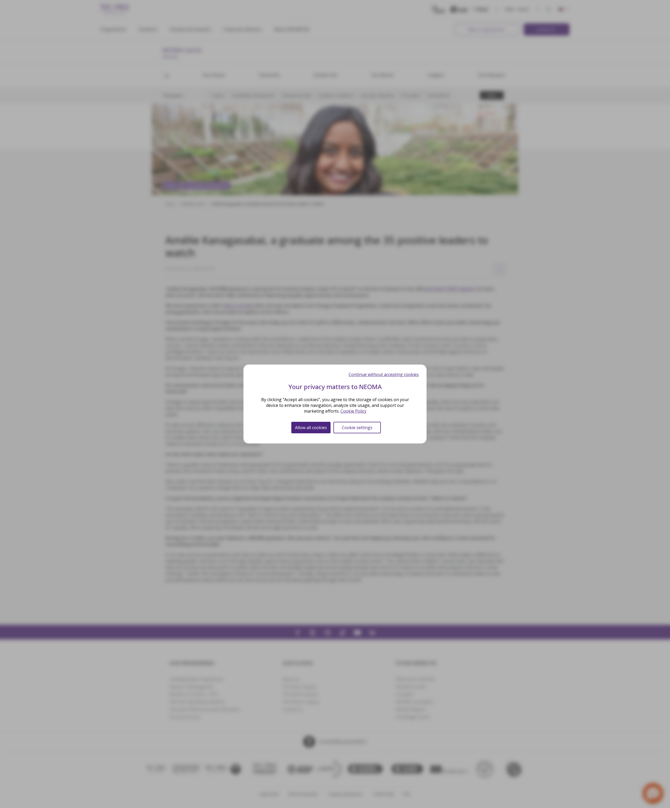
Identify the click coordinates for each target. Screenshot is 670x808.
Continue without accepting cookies (384, 374)
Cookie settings (357, 427)
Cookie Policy (353, 411)
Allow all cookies (311, 427)
